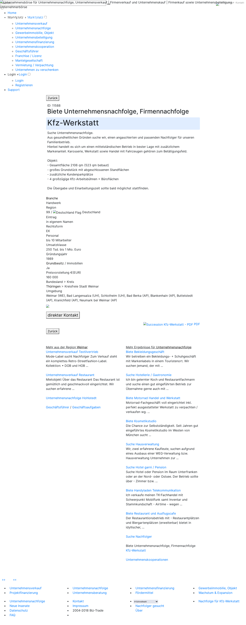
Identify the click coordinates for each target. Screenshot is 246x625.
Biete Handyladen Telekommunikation (153, 490)
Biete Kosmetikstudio (141, 421)
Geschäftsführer (27, 51)
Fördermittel (144, 593)
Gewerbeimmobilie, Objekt (34, 33)
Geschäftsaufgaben (86, 407)
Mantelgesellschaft (29, 60)
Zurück (53, 98)
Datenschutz (227, 2)
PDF (196, 324)
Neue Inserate (20, 606)
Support (14, 90)
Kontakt (240, 2)
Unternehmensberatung (90, 593)
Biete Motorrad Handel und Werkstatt (153, 398)
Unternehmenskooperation (34, 46)
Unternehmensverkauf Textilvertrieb (72, 352)
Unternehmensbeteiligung (33, 37)
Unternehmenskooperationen (147, 559)
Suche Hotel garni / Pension (146, 467)
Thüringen (53, 286)
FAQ (12, 615)
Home (12, 13)
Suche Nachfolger (139, 536)
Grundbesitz (55, 263)
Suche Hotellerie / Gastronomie (148, 375)
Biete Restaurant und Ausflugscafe (151, 513)
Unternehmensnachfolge (33, 28)
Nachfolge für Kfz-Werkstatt (219, 601)
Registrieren (24, 85)
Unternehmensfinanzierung (34, 42)
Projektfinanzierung (24, 593)
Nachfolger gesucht (149, 606)
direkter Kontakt (63, 315)
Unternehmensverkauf (31, 23)
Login (23, 74)
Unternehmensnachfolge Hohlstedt (71, 398)
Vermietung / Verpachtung (34, 65)
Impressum (80, 606)
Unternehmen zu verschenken (36, 70)
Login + (13, 74)
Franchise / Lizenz (28, 56)
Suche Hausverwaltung (142, 444)
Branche (52, 198)
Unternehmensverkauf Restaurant (70, 375)
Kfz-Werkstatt (136, 550)
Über (139, 610)
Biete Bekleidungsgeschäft (145, 352)
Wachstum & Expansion (215, 593)
